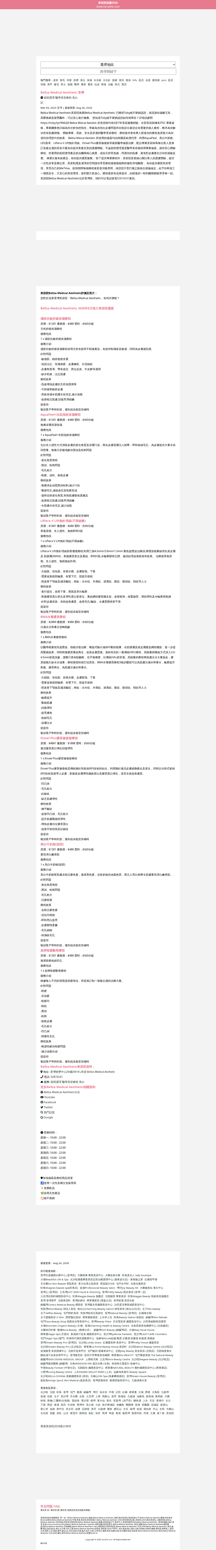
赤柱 (59, 1413)
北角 (81, 1396)
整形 (83, 84)
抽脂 (70, 84)
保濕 (89, 80)
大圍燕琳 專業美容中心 (90, 1275)
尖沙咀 (44, 1392)
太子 (56, 1396)
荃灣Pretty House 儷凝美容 (143, 1342)
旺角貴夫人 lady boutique (136, 1275)
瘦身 (128, 80)
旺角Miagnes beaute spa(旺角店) (59, 1287)
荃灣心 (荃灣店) (49, 1292)
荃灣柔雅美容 (100, 1380)
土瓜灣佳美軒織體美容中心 (55, 1296)
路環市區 (137, 1413)
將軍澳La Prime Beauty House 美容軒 (105, 1346)
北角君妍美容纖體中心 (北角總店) (150, 1325)
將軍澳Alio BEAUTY (122, 1355)
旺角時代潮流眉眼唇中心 (80, 1338)
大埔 (140, 1392)
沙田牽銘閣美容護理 (154, 1321)
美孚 (93, 1409)
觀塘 (79, 1392)
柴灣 (93, 1400)
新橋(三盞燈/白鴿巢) (58, 1400)
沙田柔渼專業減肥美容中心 (129, 1304)
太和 (162, 1409)
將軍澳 (133, 1392)
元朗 (52, 1392)
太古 (168, 1400)
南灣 (132, 1409)
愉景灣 (126, 1413)
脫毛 (62, 80)
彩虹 (91, 1413)
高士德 (90, 1404)
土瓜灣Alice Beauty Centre (115, 1359)
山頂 (65, 1413)
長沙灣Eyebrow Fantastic (117, 1334)
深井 (97, 1413)
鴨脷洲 (129, 1404)
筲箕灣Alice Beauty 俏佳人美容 (58, 1308)
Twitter (48, 1107)
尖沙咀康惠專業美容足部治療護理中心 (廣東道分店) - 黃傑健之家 (106, 1279)
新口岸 (44, 1409)
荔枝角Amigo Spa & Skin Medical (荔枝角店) (65, 1380)
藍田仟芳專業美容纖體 (97, 1355)
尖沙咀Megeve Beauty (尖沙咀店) (151, 1359)
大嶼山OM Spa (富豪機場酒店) (107, 1376)
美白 (82, 80)
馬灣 (104, 1413)
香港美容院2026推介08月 (55, 1426)
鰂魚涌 (137, 1400)
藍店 (141, 80)
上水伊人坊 (105, 1317)
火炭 (97, 1404)
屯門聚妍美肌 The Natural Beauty (154, 1355)
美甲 (49, 84)
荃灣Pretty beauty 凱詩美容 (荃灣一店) (124, 1292)
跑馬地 (83, 1413)
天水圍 (74, 1396)
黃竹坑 (60, 1409)
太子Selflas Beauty (51, 1313)
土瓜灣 (90, 1396)
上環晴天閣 (91, 1359)
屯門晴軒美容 (71, 1313)
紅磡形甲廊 (151, 1279)
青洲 (118, 1413)
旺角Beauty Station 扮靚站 (129, 1317)
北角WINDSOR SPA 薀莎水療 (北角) (90, 1363)
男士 (63, 84)
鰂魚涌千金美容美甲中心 (54, 1355)
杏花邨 (170, 1413)
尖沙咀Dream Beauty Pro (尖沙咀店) (61, 1346)
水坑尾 (44, 1413)
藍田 (63, 1404)
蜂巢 (103, 84)
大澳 (152, 1413)
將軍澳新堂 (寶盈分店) (99, 1300)
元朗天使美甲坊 (77, 1351)
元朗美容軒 (64, 1300)
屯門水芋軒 (122, 1283)
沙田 (118, 1392)
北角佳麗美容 (138, 1283)
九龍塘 (101, 1409)
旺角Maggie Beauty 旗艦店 (88, 1296)
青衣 (109, 1400)
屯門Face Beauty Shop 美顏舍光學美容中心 (65, 1321)
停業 (69, 80)
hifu (134, 80)
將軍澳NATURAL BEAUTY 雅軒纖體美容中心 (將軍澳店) (136, 1367)
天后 (152, 1400)
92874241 (123, 178)
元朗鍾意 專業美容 (115, 1296)
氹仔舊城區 (108, 1404)
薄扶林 (147, 1409)
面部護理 (49, 97)
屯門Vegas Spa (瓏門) (52, 1338)
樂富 (109, 1409)
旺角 (59, 1392)
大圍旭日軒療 (48, 1329)
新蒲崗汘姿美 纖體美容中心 (86, 1334)
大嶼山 (170, 1409)
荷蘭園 (145, 1404)
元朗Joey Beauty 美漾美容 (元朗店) (135, 1351)
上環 (97, 1396)
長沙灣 (64, 1396)
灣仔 (95, 1392)
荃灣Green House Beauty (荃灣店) (146, 1376)
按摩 (75, 80)
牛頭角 (71, 1404)
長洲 (137, 1404)
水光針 (107, 80)
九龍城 (131, 1396)
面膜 (114, 80)
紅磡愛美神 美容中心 (114, 1342)
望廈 (52, 1413)
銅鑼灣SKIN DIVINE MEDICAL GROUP (62, 1359)
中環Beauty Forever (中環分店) (58, 1367)
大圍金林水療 (112, 1275)
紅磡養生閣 (145, 1313)
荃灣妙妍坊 (78, 1300)
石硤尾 (85, 1409)
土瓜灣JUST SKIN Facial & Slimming (80, 1292)
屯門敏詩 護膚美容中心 (101, 1351)
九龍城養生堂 (139, 1380)
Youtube (49, 1097)
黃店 (121, 80)
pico (163, 80)
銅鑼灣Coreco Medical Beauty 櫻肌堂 (61, 1304)
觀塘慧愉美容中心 (120, 1380)
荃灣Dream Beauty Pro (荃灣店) (58, 1342)
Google (48, 1117)
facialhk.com (106, 1539)
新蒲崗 (122, 1396)
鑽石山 (118, 1409)
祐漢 (139, 1409)
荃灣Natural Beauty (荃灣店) (121, 1313)
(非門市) (127, 1400)
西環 (147, 1392)
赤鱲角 (120, 1404)
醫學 (76, 84)
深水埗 (103, 1392)
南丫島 (161, 1413)
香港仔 (160, 1400)
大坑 (125, 1409)
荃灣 (59, 107)
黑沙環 (85, 1400)
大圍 (167, 1396)
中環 (111, 1392)
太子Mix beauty (151, 1308)
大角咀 (155, 1392)
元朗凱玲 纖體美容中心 (90, 1367)
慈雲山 (164, 1404)
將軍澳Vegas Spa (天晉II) (54, 1334)
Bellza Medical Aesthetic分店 (61, 1092)
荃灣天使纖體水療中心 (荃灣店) (58, 1275)
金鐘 (52, 1409)
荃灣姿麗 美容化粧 (124, 1300)
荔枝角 (75, 1400)
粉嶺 (43, 1400)
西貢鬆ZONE (107, 1283)
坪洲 (145, 1413)
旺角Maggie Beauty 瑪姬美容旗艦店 (148, 1296)
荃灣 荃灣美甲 (48, 1300)
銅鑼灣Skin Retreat (156, 1317)
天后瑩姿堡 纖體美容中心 (127, 1321)
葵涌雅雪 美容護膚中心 (53, 1351)
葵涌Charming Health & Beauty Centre (107, 1325)
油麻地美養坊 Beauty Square (130, 1372)
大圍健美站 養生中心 (151, 1287)
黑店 (124, 84)
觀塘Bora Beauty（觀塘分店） (74, 1329)
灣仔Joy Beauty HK (127, 1287)
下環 (43, 1404)
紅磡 (124, 1392)
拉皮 (97, 84)
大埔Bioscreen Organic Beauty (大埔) (61, 1325)
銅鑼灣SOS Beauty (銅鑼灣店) (110, 1329)
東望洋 (74, 1413)
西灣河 (80, 1404)
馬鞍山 (106, 1396)
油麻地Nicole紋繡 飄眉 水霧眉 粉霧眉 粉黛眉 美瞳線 (125, 1338)
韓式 (117, 84)
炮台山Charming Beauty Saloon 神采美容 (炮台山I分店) (109, 1308)
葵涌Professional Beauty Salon (97, 1287)
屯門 (72, 1392)
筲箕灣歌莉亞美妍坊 (91, 1313)
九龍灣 (165, 1392)
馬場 (111, 1413)
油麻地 (140, 1396)
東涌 (56, 1404)
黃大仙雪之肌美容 (88, 1283)
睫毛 (56, 84)
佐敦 (49, 1396)
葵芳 (113, 1396)
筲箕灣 (117, 1400)
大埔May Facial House (141, 1329)
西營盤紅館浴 (73, 1317)
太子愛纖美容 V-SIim (52, 1317)
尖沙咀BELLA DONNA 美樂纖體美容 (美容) (64, 1376)
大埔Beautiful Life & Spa (54, 1279)
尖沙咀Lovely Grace (90, 1342)
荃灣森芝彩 (76, 1355)
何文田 (69, 1409)
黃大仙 (101, 1400)
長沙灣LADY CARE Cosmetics (150, 1334)
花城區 (155, 1404)
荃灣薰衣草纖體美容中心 (99, 1304)
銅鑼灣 (87, 1392)
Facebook (49, 1102)
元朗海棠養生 (164, 1351)
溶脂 (43, 84)
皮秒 (55, 80)
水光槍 (97, 80)
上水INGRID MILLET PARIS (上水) (93, 1372)
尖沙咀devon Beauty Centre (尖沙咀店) (150, 1346)
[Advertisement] (108, 32)
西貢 (49, 1404)
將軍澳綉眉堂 (90, 1317)
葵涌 (43, 1396)
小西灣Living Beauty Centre (56, 1372)
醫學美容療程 (63, 97)
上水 (145, 1400)
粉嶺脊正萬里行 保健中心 (126, 1363)
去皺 (110, 84)
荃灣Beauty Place (101, 1321)
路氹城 (150, 1396)
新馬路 (159, 1396)
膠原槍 (156, 80)
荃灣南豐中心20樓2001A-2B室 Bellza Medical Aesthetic (82, 1072)
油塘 (77, 1409)
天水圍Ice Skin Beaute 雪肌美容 (58, 1283)
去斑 (148, 80)
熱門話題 (49, 1112)
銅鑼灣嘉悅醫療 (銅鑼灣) (54, 1363)
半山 (155, 1409)
